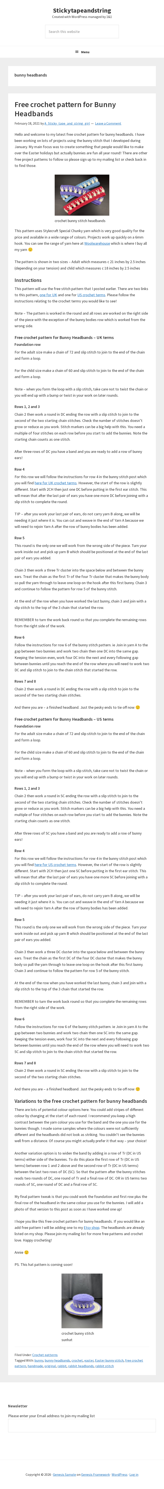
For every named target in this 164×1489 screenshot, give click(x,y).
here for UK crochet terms (56, 482)
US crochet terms (91, 294)
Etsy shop (91, 1227)
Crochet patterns (45, 1355)
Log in (133, 1474)
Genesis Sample (64, 1474)
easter (89, 1360)
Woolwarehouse (97, 243)
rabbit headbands (81, 1366)
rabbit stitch (104, 1366)
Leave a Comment (108, 123)
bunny (38, 1360)
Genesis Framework (95, 1474)
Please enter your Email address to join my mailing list (51, 1415)
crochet (77, 1360)
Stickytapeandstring (82, 10)
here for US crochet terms (55, 864)
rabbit (62, 1366)
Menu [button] (85, 52)
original (50, 1366)
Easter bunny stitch (109, 1360)
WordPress (119, 1474)
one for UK (48, 294)
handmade (35, 1366)
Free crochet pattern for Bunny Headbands (65, 109)
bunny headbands (57, 1360)
